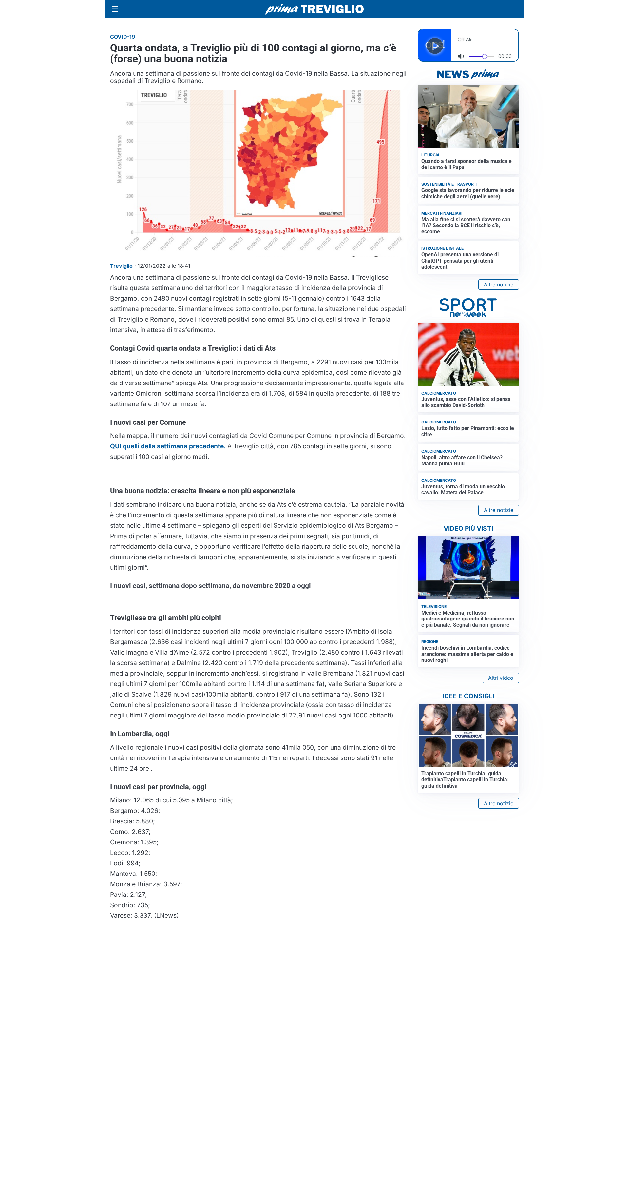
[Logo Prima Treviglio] (314, 9)
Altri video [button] (500, 678)
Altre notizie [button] (498, 284)
